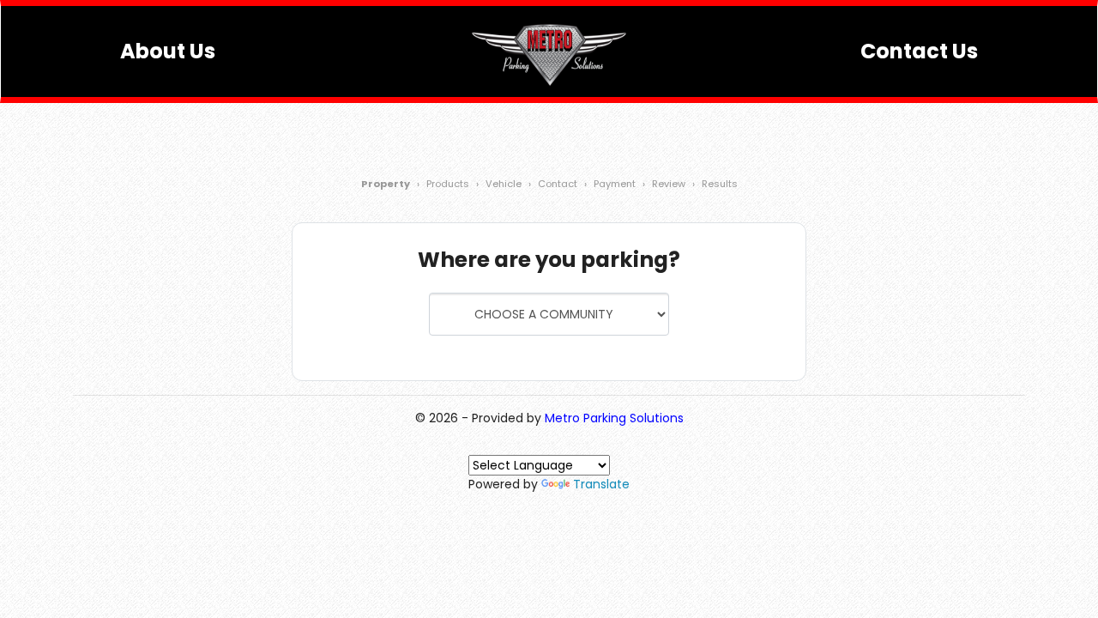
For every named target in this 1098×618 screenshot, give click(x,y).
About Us (167, 51)
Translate (601, 484)
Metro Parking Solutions (614, 418)
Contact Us (919, 51)
